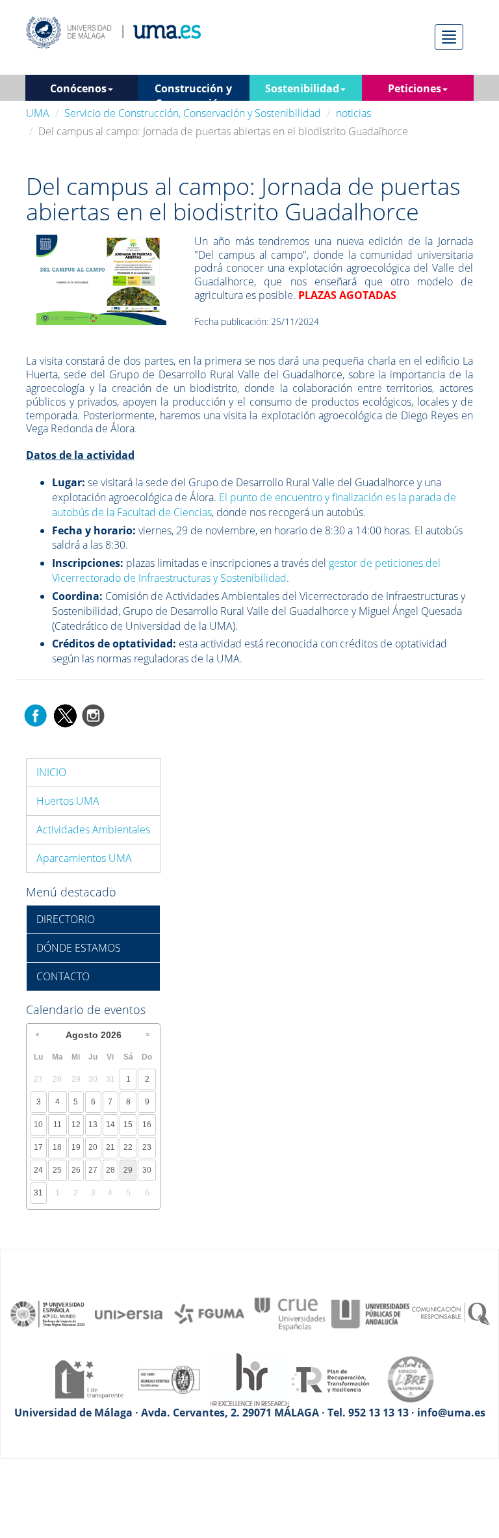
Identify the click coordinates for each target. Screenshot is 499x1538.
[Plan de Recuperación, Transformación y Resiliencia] (330, 1378)
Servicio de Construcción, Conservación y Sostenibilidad (192, 113)
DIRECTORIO (65, 919)
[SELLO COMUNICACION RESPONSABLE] (451, 1313)
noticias (353, 113)
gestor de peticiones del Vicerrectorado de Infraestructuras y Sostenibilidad (246, 570)
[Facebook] (36, 714)
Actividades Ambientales (93, 829)
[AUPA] (370, 1313)
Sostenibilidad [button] (302, 88)
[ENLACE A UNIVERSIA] (129, 1313)
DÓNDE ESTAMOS (78, 948)
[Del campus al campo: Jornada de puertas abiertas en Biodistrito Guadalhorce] (101, 279)
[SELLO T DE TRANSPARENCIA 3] (88, 1378)
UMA (37, 113)
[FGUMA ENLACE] (209, 1313)
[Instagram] (94, 714)
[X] (64, 714)
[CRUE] (290, 1313)
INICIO (51, 772)
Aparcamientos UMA (84, 858)
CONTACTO (63, 976)
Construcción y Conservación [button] (193, 91)
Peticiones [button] (414, 88)
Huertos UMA (67, 801)
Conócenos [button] (78, 88)
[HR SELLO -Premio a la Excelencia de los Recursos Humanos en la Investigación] (249, 1378)
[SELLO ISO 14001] (169, 1378)
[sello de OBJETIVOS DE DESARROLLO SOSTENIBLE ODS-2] (48, 1313)
